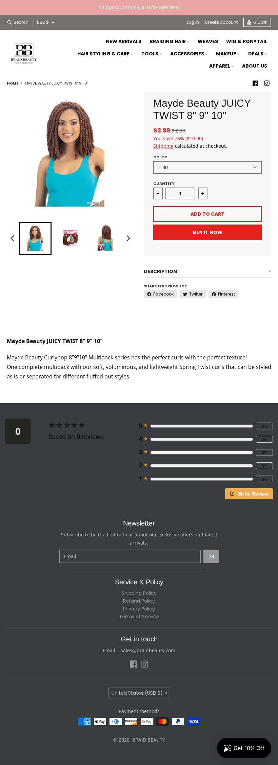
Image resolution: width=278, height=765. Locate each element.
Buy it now (207, 232)
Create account (221, 22)
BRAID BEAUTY (148, 739)
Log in (193, 22)
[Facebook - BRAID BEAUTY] (255, 83)
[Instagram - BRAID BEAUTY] (266, 83)
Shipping (163, 146)
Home (12, 83)
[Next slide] (128, 238)
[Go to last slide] (13, 238)
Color (160, 157)
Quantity (164, 183)
